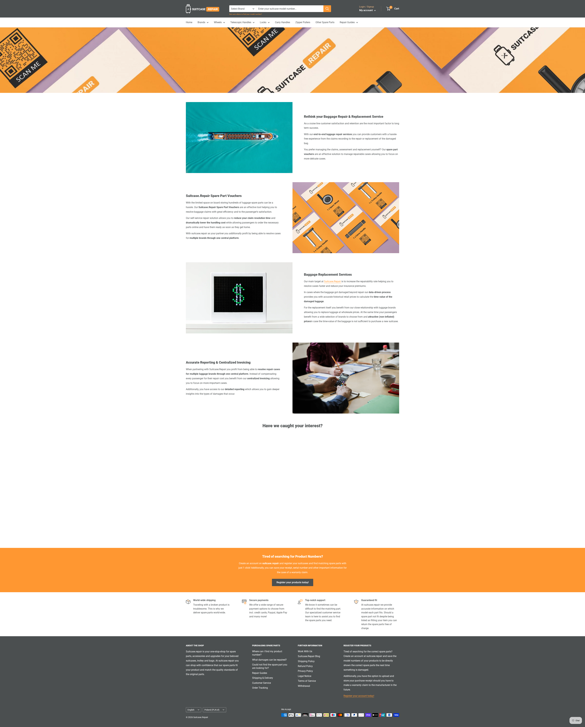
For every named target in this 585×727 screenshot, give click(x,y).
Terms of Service (307, 680)
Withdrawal (304, 686)
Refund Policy (305, 666)
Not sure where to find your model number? (245, 14)
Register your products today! (293, 582)
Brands (201, 22)
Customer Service (261, 682)
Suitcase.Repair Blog (309, 656)
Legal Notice (304, 676)
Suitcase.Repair (332, 281)
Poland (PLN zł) (211, 710)
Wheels (218, 22)
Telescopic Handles (240, 22)
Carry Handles (282, 22)
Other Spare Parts (325, 22)
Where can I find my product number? (267, 653)
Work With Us (305, 651)
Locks (263, 22)
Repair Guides (347, 22)
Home (189, 22)
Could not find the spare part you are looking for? (269, 666)
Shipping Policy (306, 661)
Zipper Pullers (302, 22)
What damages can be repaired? (269, 659)
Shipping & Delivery (262, 677)
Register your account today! (359, 695)
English (191, 710)
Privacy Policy (305, 671)
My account (366, 10)
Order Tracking (260, 687)
